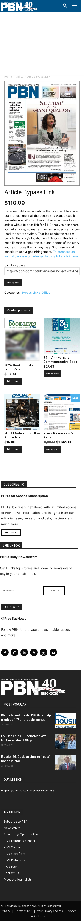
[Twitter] (43, 652)
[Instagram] (14, 652)
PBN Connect (13, 847)
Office (19, 76)
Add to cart (12, 282)
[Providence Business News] (19, 6)
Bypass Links (30, 292)
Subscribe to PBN (16, 821)
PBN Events (12, 866)
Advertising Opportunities (21, 834)
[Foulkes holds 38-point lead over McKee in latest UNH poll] (65, 741)
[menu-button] (74, 6)
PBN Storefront (14, 854)
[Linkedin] (24, 652)
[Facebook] (5, 652)
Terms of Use (24, 911)
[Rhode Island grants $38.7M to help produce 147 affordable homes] (65, 720)
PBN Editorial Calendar (19, 841)
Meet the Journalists (18, 879)
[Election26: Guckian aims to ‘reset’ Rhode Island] (65, 762)
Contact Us (11, 873)
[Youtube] (53, 652)
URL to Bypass (14, 265)
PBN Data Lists (14, 860)
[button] (65, 6)
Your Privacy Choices (50, 911)
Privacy (6, 911)
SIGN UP (54, 590)
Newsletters (12, 828)
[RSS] (34, 652)
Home (8, 76)
